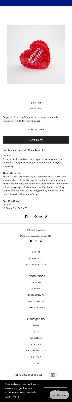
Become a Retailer (36, 264)
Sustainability (36, 295)
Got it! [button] (55, 390)
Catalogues (36, 344)
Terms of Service (36, 307)
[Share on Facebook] (26, 216)
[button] (45, 216)
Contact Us (36, 258)
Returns (36, 288)
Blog (36, 363)
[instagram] (36, 241)
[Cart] (67, 14)
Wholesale (36, 338)
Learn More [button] (12, 396)
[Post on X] (31, 216)
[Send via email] (40, 216)
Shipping (36, 282)
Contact (36, 357)
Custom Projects (36, 350)
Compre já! (36, 139)
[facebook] (30, 241)
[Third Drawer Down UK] (36, 14)
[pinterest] (41, 241)
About (36, 325)
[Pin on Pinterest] (35, 216)
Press (36, 331)
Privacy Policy (36, 301)
